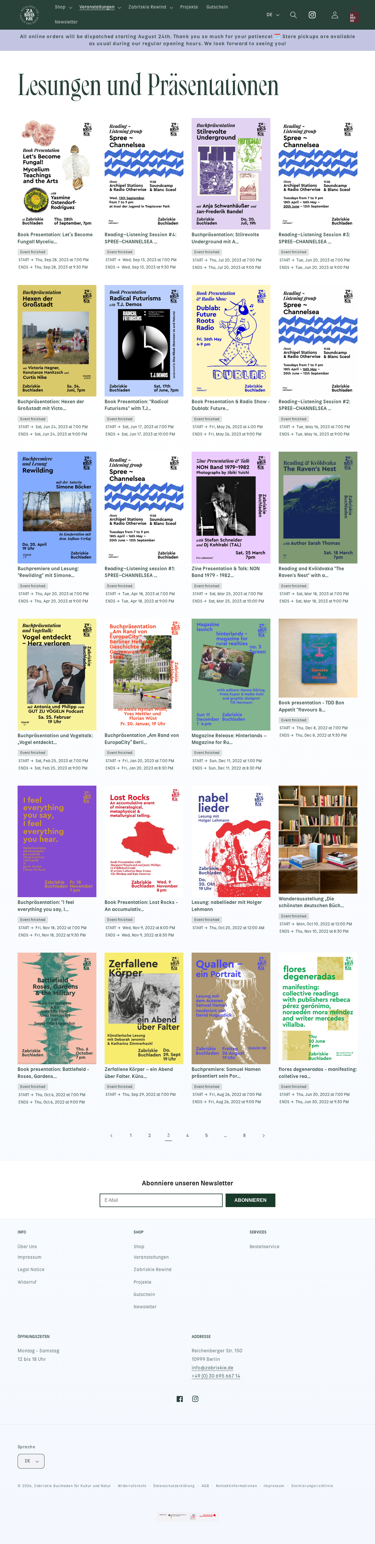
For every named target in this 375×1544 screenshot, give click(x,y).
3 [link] (168, 1135)
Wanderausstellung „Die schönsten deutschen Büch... (311, 902)
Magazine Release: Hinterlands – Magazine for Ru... (229, 739)
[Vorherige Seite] (111, 1135)
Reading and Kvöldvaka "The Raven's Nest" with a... (311, 572)
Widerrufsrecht (132, 1486)
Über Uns (27, 1246)
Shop (139, 1246)
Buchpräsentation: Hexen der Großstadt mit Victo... (51, 405)
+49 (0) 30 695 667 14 (216, 1376)
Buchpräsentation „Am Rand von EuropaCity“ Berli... (142, 738)
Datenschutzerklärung (174, 1486)
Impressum (30, 1257)
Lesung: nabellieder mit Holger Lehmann (227, 905)
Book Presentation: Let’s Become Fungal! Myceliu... (55, 238)
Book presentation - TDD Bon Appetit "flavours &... (311, 706)
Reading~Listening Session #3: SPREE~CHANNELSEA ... (314, 238)
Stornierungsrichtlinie (312, 1486)
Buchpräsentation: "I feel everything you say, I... (46, 905)
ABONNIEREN (250, 1200)
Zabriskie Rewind (153, 1269)
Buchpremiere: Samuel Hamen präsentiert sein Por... (226, 1072)
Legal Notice (31, 1269)
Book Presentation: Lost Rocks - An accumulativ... (141, 905)
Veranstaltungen (151, 1257)
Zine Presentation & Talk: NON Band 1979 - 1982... (226, 572)
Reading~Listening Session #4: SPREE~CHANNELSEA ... (140, 238)
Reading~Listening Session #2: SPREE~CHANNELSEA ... (314, 405)
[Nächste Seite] (263, 1135)
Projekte (142, 1282)
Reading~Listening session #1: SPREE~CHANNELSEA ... (140, 572)
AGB (205, 1486)
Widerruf (27, 1282)
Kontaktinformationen (236, 1486)
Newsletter (145, 1307)
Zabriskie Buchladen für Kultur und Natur (72, 1486)
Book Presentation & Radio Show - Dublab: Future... (231, 405)
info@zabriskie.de (212, 1368)
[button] (63, 7)
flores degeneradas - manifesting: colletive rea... (318, 1072)
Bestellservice (264, 1246)
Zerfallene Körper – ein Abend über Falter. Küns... (139, 1072)
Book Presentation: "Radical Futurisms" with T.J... (136, 405)
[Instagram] (312, 15)
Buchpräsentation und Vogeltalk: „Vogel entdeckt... (55, 739)
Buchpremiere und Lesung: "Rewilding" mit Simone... (48, 572)
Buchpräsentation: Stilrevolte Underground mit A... (225, 238)
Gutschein (144, 1294)
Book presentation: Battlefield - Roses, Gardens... (53, 1072)
